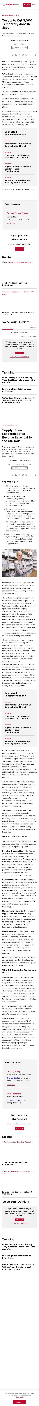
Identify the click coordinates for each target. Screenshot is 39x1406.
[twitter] (19, 55)
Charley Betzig (13, 460)
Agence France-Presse (19, 40)
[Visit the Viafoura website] (32, 336)
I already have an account (19, 357)
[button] (3, 4)
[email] (26, 55)
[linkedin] (16, 55)
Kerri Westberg (25, 460)
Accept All (19, 1402)
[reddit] (23, 55)
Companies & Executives (10, 15)
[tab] (7, 327)
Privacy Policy (20, 1397)
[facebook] (13, 55)
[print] (36, 55)
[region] (19, 332)
